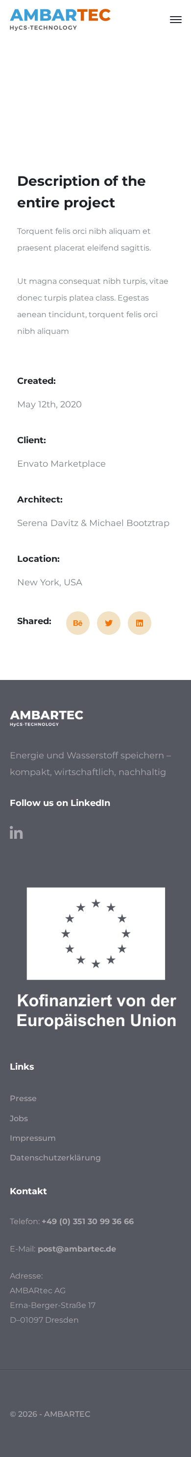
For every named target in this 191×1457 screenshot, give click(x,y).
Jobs (19, 1118)
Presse (23, 1098)
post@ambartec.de (77, 1249)
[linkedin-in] (16, 828)
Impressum (33, 1138)
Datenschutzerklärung (55, 1157)
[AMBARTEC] (60, 19)
